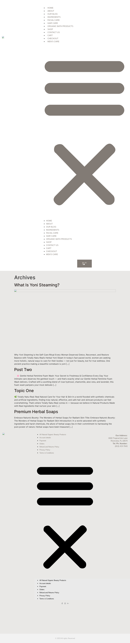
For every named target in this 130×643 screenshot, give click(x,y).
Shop (50, 29)
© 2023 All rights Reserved (65, 638)
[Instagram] (65, 603)
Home (50, 8)
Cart (50, 35)
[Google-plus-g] (68, 603)
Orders (41, 444)
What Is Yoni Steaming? (37, 284)
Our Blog (52, 14)
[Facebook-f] (62, 603)
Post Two (23, 369)
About (50, 11)
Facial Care (53, 20)
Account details (45, 438)
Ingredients (54, 17)
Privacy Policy (44, 450)
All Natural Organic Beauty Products (52, 435)
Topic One (24, 390)
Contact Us (53, 32)
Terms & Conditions (46, 453)
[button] (84, 131)
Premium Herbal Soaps (36, 411)
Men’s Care (53, 41)
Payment (42, 441)
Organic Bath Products (60, 26)
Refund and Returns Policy (49, 447)
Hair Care (52, 23)
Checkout (52, 38)
